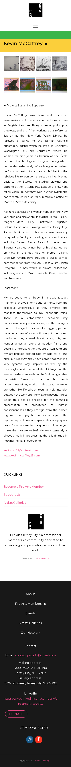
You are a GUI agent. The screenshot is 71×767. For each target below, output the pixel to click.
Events (30, 613)
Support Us (12, 494)
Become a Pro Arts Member (24, 486)
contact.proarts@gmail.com (35, 655)
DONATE (16, 714)
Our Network (30, 632)
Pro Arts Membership (30, 603)
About (30, 594)
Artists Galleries (15, 502)
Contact (30, 646)
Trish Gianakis (43, 558)
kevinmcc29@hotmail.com (21, 450)
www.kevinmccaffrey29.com (22, 455)
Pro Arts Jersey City (41, 761)
